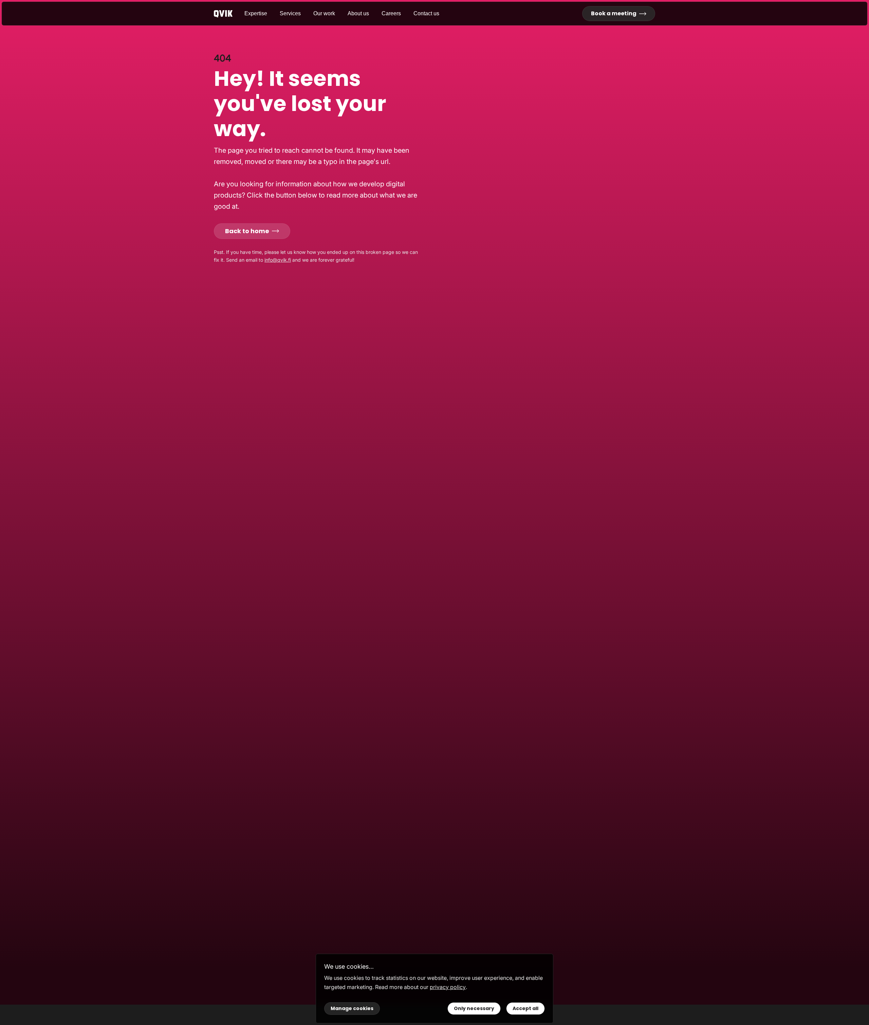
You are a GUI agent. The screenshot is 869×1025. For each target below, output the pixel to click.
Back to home (247, 231)
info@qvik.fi (277, 260)
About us (358, 13)
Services (290, 13)
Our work (324, 13)
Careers (391, 13)
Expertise (255, 13)
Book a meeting (613, 13)
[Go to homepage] (229, 13)
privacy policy (448, 987)
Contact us (426, 13)
